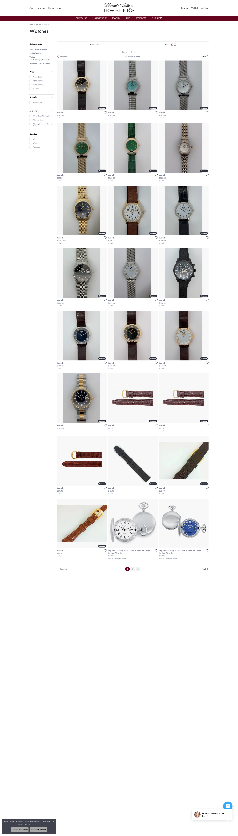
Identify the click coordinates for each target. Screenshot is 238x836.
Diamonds (81, 18)
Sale (128, 18)
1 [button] (128, 569)
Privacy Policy (34, 821)
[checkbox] (35, 77)
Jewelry (116, 18)
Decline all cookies (20, 829)
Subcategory (35, 44)
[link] (32, 8)
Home (31, 24)
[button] (58, 8)
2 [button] (132, 569)
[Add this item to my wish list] (104, 112)
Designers (141, 18)
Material (33, 111)
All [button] (138, 569)
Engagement (99, 18)
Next (204, 56)
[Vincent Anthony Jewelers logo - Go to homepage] (119, 8)
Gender (33, 134)
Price (31, 72)
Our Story (157, 18)
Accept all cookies (38, 829)
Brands (33, 97)
